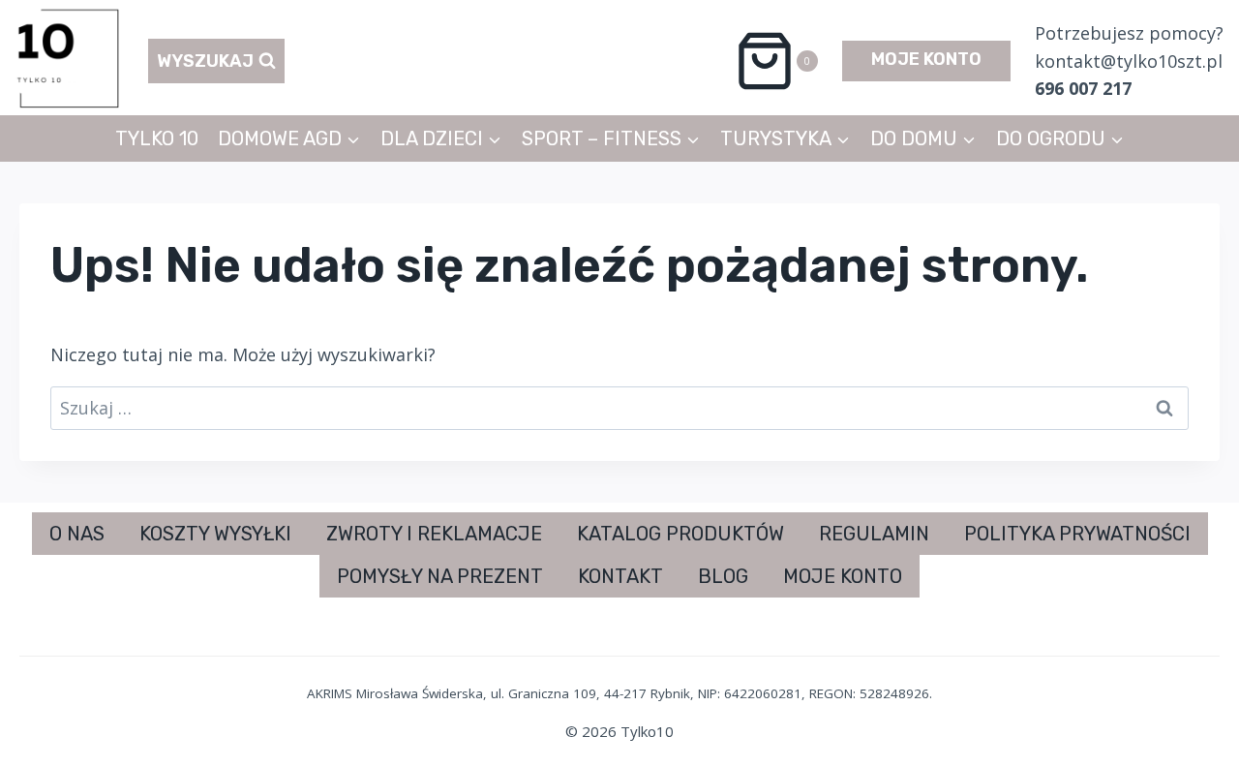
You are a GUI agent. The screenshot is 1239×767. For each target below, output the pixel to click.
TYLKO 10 (156, 138)
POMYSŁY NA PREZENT (440, 576)
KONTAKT (620, 576)
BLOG (723, 576)
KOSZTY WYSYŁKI (215, 533)
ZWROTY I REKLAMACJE (434, 533)
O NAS (77, 533)
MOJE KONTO (926, 59)
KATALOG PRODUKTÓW (680, 533)
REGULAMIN (874, 533)
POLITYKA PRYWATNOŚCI (1077, 533)
